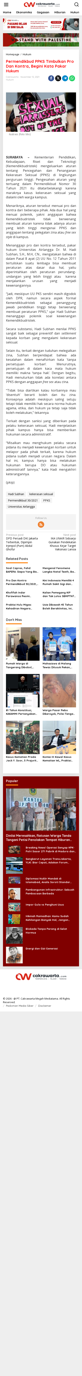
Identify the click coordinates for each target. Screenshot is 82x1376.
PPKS (46, 500)
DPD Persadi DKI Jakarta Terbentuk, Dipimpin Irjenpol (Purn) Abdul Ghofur (22, 542)
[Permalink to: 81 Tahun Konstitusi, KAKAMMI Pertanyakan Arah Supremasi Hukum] (23, 690)
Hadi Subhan (16, 494)
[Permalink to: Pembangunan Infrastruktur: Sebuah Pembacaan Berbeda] (14, 893)
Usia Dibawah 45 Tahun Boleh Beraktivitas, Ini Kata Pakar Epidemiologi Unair (59, 606)
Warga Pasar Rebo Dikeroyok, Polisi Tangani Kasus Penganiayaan (59, 712)
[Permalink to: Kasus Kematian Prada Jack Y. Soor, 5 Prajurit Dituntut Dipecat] (23, 737)
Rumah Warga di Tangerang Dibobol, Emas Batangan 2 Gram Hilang (21, 665)
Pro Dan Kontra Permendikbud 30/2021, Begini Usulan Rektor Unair (21, 582)
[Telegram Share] (65, 78)
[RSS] (41, 524)
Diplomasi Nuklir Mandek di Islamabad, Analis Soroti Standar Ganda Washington (48, 880)
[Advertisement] (41, 1193)
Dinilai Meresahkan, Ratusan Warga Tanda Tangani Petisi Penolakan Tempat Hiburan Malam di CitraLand (38, 838)
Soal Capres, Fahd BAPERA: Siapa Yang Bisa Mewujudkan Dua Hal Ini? (22, 569)
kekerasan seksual (41, 494)
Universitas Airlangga (21, 506)
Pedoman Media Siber (19, 1005)
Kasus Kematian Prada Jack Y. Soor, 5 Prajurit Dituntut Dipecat (21, 758)
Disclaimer (44, 1005)
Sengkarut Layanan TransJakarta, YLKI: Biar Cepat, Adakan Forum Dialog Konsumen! (48, 860)
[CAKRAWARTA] (42, 4)
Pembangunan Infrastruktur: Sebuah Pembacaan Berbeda (50, 891)
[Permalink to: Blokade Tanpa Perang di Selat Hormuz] (14, 935)
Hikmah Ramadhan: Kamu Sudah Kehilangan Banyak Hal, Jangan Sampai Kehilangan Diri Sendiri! (47, 917)
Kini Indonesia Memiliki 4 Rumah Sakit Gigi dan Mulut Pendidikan (58, 582)
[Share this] (51, 78)
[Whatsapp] (72, 78)
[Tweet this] (58, 78)
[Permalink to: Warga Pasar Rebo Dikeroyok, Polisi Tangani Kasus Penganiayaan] (59, 690)
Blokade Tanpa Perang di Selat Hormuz (46, 930)
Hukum (10, 79)
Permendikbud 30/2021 (23, 500)
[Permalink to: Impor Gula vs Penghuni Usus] (14, 907)
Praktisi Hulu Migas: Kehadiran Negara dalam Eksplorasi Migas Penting (21, 606)
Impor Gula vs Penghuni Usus (45, 904)
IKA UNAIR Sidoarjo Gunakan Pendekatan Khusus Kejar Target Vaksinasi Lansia (62, 542)
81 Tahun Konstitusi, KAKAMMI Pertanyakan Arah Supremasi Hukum (21, 712)
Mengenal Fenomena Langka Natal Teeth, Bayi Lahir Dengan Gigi (59, 569)
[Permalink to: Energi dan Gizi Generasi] (14, 955)
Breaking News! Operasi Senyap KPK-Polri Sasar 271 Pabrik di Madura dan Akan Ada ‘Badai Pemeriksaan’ (50, 849)
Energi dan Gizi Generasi (42, 948)
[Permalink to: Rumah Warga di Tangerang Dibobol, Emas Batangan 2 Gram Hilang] (23, 644)
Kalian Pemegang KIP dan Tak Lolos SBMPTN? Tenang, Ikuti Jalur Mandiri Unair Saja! (58, 594)
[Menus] (6, 4)
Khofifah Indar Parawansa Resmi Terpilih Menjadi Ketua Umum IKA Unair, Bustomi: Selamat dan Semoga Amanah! (20, 594)
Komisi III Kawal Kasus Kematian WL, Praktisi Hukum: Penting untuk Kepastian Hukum (57, 758)
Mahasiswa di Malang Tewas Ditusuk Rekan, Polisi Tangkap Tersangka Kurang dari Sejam (58, 665)
